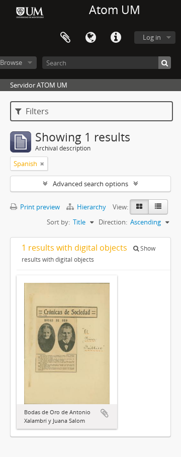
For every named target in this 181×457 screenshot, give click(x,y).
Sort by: (58, 221)
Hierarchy (91, 206)
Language (90, 37)
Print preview (39, 206)
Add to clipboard (105, 413)
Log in (152, 37)
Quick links (115, 37)
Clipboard (65, 37)
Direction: (113, 221)
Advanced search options (90, 183)
